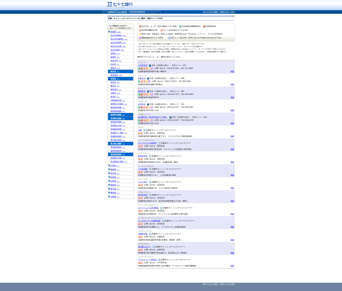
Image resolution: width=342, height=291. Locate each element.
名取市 (115, 68)
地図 (232, 71)
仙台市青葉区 (118, 35)
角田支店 (141, 91)
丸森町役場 (142, 234)
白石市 (115, 64)
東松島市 (116, 89)
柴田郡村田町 (117, 107)
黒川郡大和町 (117, 140)
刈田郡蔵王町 (117, 100)
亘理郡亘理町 (117, 122)
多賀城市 (116, 75)
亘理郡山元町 (117, 125)
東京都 (115, 189)
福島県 (115, 185)
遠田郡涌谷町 (117, 151)
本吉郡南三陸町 (118, 162)
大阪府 (115, 197)
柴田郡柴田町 (117, 111)
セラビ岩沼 (142, 182)
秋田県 (115, 177)
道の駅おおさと (144, 247)
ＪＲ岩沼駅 (142, 169)
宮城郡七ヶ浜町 (118, 133)
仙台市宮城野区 (119, 39)
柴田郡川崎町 (117, 115)
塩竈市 (115, 57)
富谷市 (115, 97)
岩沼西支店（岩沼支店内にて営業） (153, 117)
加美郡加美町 (117, 147)
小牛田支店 (142, 65)
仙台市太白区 (118, 46)
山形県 (115, 181)
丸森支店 (141, 78)
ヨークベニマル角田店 (147, 143)
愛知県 (115, 193)
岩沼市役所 (142, 195)
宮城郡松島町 (117, 129)
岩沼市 (115, 79)
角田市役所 (142, 156)
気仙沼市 (116, 61)
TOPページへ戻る (227, 12)
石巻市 (115, 53)
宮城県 (115, 32)
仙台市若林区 (118, 43)
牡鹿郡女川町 (117, 158)
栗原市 (115, 86)
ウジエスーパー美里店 (147, 260)
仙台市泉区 (117, 50)
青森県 (115, 169)
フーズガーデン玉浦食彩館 (149, 221)
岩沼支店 (141, 104)
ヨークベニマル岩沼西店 (148, 208)
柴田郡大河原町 (118, 104)
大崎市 (115, 93)
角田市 (115, 71)
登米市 (115, 82)
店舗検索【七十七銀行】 (117, 12)
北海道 (115, 166)
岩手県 (115, 173)
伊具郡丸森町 (117, 118)
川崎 (140, 130)
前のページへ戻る (210, 12)
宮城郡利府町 (117, 136)
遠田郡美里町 (117, 154)
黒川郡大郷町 (117, 143)
